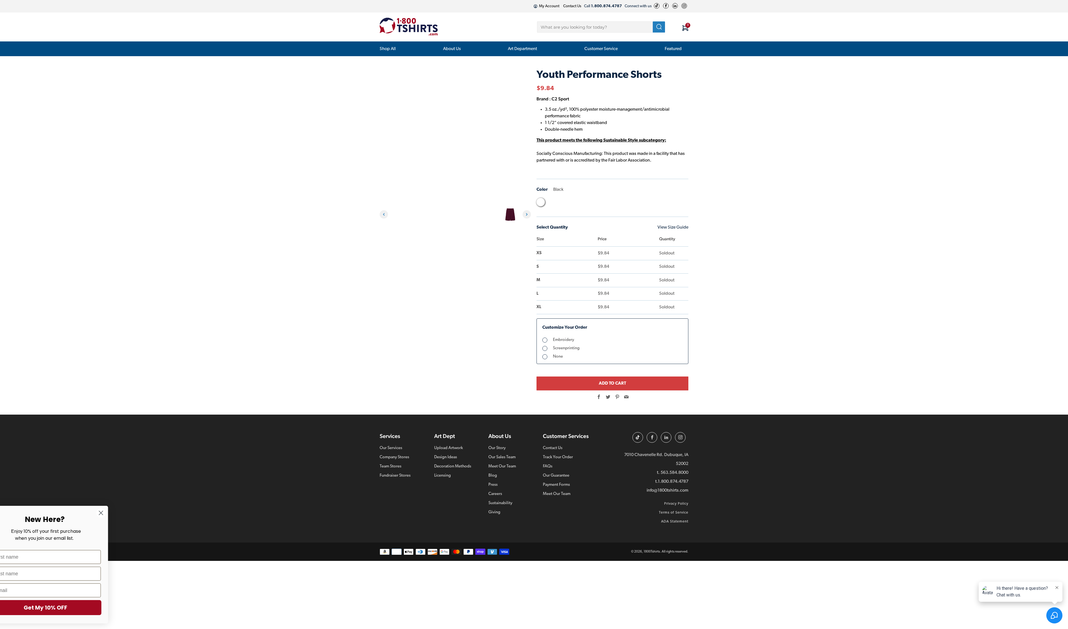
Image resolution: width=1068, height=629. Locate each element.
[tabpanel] (399, 214)
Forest (551, 203)
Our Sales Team (502, 457)
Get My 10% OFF (68, 607)
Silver (636, 203)
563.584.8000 (674, 472)
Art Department (522, 49)
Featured (673, 49)
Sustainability (500, 503)
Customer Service (601, 49)
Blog (492, 476)
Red (614, 203)
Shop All (388, 49)
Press (493, 485)
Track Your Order (558, 457)
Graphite (572, 203)
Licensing (442, 476)
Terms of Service (673, 512)
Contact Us (572, 6)
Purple (604, 203)
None (558, 357)
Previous (384, 214)
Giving (494, 512)
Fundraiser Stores (395, 476)
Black (541, 202)
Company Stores (394, 457)
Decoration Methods (452, 466)
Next (527, 214)
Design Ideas (445, 457)
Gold (562, 203)
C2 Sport (560, 98)
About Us (452, 49)
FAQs (547, 466)
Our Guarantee (556, 476)
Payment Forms (556, 485)
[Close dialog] (123, 513)
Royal (625, 203)
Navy (593, 203)
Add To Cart (612, 383)
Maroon (583, 203)
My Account (549, 6)
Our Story (497, 448)
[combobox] (601, 27)
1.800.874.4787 (673, 481)
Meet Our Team (502, 466)
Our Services (391, 448)
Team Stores (390, 466)
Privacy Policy (676, 504)
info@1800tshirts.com (667, 490)
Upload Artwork (448, 448)
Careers (495, 494)
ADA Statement (674, 521)
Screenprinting (566, 348)
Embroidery (563, 340)
